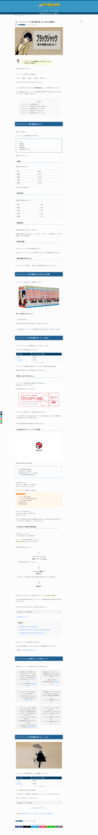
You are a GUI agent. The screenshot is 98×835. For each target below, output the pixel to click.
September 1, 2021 (27, 699)
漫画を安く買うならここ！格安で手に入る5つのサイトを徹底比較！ (37, 813)
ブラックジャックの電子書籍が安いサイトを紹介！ (33, 108)
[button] (19, 827)
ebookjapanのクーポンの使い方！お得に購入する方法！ (32, 633)
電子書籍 (34, 820)
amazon (19, 357)
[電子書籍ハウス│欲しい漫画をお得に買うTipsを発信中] (49, 5)
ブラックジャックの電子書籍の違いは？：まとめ (33, 113)
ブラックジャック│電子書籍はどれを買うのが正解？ (34, 106)
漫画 (20, 24)
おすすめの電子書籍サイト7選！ (26, 650)
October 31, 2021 (32, 726)
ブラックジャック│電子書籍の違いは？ (31, 104)
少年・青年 (23, 24)
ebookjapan (19, 360)
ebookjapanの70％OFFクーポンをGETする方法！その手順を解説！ (35, 629)
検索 (82, 21)
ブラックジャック (27, 820)
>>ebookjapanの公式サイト (22, 616)
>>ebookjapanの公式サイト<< (39, 807)
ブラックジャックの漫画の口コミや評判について (33, 110)
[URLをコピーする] (59, 827)
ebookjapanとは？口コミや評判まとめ (28, 626)
